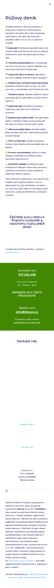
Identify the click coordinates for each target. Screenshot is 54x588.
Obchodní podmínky (35, 577)
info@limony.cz (27, 312)
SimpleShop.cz (12, 252)
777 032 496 (27, 274)
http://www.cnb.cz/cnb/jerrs (21, 560)
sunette (31, 574)
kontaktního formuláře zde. (27, 322)
